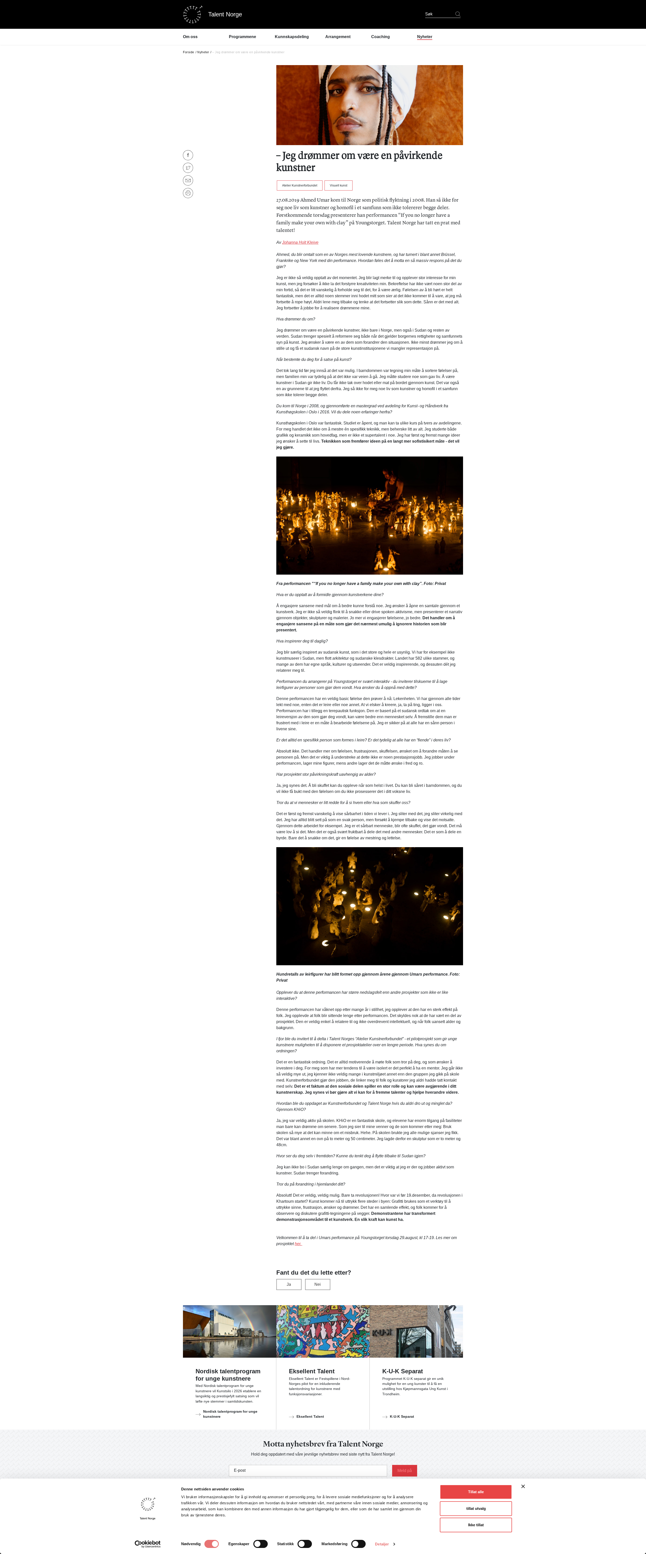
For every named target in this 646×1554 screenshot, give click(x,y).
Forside (188, 52)
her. (298, 1244)
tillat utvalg (476, 1508)
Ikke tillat (476, 1525)
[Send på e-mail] (188, 180)
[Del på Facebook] (188, 155)
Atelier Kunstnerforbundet (299, 185)
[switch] (260, 1544)
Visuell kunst (338, 185)
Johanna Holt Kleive (300, 242)
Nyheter (203, 52)
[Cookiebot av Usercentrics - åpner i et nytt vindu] (148, 1544)
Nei (317, 1284)
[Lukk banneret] (523, 1487)
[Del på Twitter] (188, 168)
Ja (289, 1284)
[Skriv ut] (188, 193)
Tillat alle (476, 1492)
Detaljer (382, 1544)
